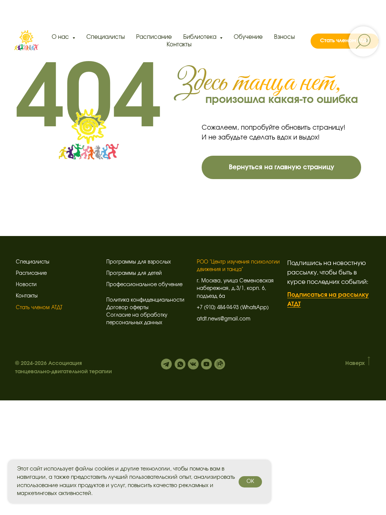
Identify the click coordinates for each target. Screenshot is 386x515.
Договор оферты (127, 307)
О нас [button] (61, 37)
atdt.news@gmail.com (223, 319)
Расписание (154, 37)
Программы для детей (134, 273)
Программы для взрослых (138, 262)
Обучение (248, 37)
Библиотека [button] (200, 37)
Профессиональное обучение (144, 284)
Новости (26, 284)
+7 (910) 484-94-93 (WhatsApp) (233, 307)
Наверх (355, 363)
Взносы (284, 37)
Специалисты (105, 37)
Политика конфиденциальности (145, 300)
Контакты (179, 45)
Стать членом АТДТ (39, 307)
